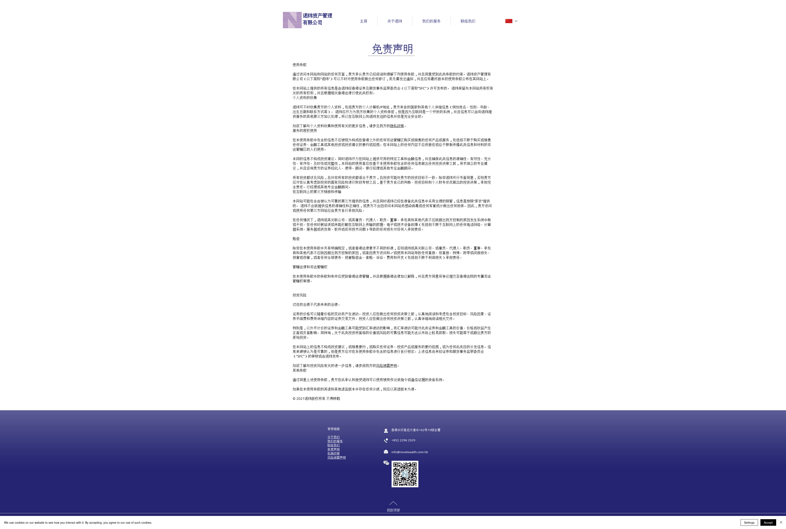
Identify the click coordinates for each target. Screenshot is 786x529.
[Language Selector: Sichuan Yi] (510, 21)
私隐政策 (334, 453)
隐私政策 (397, 125)
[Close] (781, 522)
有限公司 (313, 22)
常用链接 (334, 429)
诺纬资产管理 (317, 15)
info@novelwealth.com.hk (409, 452)
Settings (749, 522)
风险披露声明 (386, 365)
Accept (768, 522)
